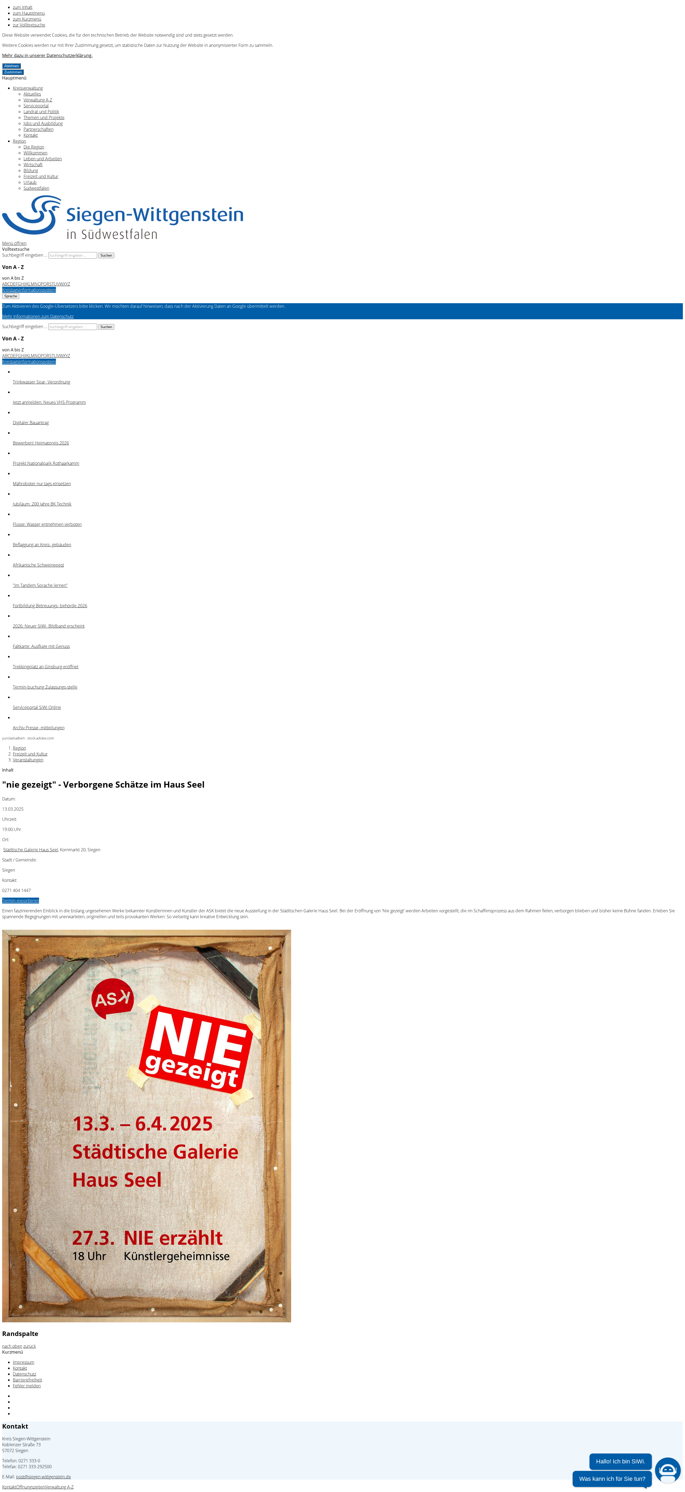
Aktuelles (32, 94)
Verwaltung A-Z (38, 100)
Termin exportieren (20, 900)
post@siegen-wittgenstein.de (43, 1477)
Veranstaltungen (28, 760)
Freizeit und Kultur (41, 176)
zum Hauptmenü (29, 13)
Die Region (34, 147)
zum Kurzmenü (27, 19)
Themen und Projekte (44, 117)
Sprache (10, 296)
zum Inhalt (22, 7)
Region (19, 141)
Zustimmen (13, 72)
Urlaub (30, 182)
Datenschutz (24, 1374)
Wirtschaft (33, 165)
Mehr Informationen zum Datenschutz (38, 316)
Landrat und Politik (41, 112)
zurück (29, 1346)
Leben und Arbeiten (43, 159)
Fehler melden (27, 1386)
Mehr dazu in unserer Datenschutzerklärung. (47, 55)
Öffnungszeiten (30, 1487)
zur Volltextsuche (29, 25)
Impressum (23, 1362)
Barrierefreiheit (27, 1380)
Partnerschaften (39, 129)
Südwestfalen (36, 188)
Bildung (31, 170)
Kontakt (31, 135)
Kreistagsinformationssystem (29, 290)
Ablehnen (11, 66)
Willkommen (35, 153)
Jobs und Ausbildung (43, 123)
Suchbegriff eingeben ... (24, 255)
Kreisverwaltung (28, 88)
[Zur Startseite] (122, 237)
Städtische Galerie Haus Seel (30, 850)
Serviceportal (36, 106)
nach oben (12, 1346)
